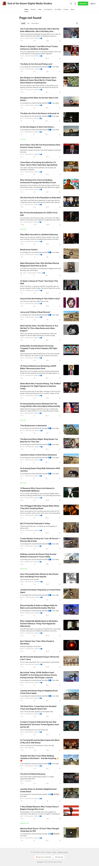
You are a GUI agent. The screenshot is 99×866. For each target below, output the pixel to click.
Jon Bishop (28, 781)
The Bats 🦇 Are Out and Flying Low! (36, 64)
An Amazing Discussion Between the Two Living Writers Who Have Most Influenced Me (40, 405)
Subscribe (83, 3)
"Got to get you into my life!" (29, 579)
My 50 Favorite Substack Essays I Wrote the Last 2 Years (39, 658)
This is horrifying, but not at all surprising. (34, 730)
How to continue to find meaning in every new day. (37, 745)
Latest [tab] (23, 23)
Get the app (59, 857)
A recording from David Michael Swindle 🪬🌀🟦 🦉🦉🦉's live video (40, 795)
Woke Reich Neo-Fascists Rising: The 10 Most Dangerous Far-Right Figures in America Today (40, 386)
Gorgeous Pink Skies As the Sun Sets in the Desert (39, 99)
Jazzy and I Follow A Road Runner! (35, 312)
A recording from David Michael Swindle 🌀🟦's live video (39, 67)
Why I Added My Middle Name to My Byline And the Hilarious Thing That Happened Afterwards (39, 623)
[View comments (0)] (34, 58)
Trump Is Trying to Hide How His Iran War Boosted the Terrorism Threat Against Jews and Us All (39, 724)
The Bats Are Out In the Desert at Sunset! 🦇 (39, 113)
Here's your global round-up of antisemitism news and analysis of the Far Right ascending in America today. (38, 334)
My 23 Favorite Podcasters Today (35, 523)
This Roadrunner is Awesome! (33, 425)
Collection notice (62, 852)
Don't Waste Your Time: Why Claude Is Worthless (37, 642)
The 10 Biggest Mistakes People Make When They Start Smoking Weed (39, 507)
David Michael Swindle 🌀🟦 (33, 38)
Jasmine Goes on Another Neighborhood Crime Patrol (38, 790)
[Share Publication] (75, 3)
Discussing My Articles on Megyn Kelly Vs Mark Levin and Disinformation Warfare (38, 606)
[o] (71, 68)
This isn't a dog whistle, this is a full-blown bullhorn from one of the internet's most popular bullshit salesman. (40, 53)
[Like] (21, 121)
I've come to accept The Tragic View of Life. (34, 301)
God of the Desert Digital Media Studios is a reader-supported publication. (37, 778)
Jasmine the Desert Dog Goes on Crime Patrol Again (40, 591)
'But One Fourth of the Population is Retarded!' (40, 197)
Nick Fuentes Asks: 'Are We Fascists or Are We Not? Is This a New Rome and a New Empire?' (39, 328)
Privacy (48, 852)
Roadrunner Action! (29, 249)
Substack (40, 862)
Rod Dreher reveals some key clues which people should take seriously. (40, 151)
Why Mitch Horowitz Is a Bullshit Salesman (39, 234)
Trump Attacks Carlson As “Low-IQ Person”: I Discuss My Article (40, 539)
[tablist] (30, 23)
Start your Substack (44, 857)
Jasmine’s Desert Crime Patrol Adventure (38, 455)
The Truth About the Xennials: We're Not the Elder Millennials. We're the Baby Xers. (39, 30)
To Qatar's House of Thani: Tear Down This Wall (39, 282)
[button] (26, 9)
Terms (54, 852)
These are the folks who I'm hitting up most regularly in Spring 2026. (38, 527)
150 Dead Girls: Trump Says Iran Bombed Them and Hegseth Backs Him (38, 707)
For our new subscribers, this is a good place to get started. (39, 662)
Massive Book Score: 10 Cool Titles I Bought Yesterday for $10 (39, 829)
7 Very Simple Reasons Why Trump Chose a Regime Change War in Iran (39, 808)
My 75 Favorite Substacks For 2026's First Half (38, 214)
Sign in (93, 3)
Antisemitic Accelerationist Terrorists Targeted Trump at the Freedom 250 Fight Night (38, 348)
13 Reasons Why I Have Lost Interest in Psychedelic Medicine (37, 489)
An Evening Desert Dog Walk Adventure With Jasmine (40, 469)
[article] (49, 35)
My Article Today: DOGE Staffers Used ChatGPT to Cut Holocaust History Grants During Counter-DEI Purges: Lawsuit (38, 675)
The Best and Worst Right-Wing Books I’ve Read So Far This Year (39, 440)
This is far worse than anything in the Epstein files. (36, 711)
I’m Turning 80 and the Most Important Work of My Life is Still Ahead (39, 741)
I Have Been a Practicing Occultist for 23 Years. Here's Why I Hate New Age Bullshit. (39, 163)
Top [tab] (28, 23)
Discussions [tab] (35, 23)
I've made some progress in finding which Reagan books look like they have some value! (40, 269)
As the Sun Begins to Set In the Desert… (37, 127)
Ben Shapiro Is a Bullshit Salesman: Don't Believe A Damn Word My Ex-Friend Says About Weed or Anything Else (38, 80)
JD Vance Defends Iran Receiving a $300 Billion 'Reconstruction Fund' (38, 367)
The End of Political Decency (32, 774)
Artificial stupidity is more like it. (31, 646)
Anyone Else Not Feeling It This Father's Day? (40, 298)
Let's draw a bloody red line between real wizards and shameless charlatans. (38, 169)
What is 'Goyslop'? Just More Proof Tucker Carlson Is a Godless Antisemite (39, 47)
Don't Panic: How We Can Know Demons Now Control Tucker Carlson (40, 146)
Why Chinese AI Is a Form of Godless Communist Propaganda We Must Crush (38, 181)
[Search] (71, 3)
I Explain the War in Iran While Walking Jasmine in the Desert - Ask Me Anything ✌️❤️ (39, 758)
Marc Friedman (29, 747)
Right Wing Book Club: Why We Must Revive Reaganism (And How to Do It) (39, 264)
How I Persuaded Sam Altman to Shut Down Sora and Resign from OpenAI (39, 575)
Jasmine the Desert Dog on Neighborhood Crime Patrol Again (39, 692)
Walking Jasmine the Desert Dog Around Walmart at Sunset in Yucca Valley (38, 555)
